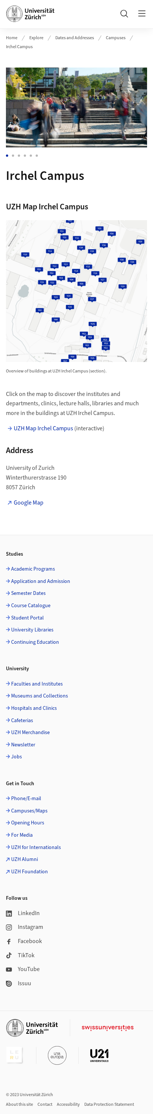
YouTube (29, 969)
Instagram (30, 927)
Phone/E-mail (26, 798)
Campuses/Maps (29, 811)
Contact (45, 1104)
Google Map (28, 503)
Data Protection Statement (109, 1104)
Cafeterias (22, 720)
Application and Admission (40, 581)
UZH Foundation (29, 872)
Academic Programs (33, 569)
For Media (22, 835)
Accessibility (68, 1104)
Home (11, 38)
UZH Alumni (24, 859)
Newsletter (23, 745)
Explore (36, 38)
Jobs (16, 757)
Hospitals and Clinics (34, 708)
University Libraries (32, 630)
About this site (19, 1104)
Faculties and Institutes (37, 684)
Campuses (116, 38)
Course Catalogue (31, 605)
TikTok (26, 955)
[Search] (124, 13)
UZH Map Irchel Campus (43, 428)
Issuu (24, 983)
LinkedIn (29, 913)
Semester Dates (28, 593)
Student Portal (27, 618)
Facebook (30, 941)
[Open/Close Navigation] (142, 13)
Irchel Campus (19, 47)
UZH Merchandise (30, 732)
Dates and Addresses (74, 38)
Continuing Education (35, 642)
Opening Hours (27, 823)
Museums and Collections (39, 696)
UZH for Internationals (36, 847)
